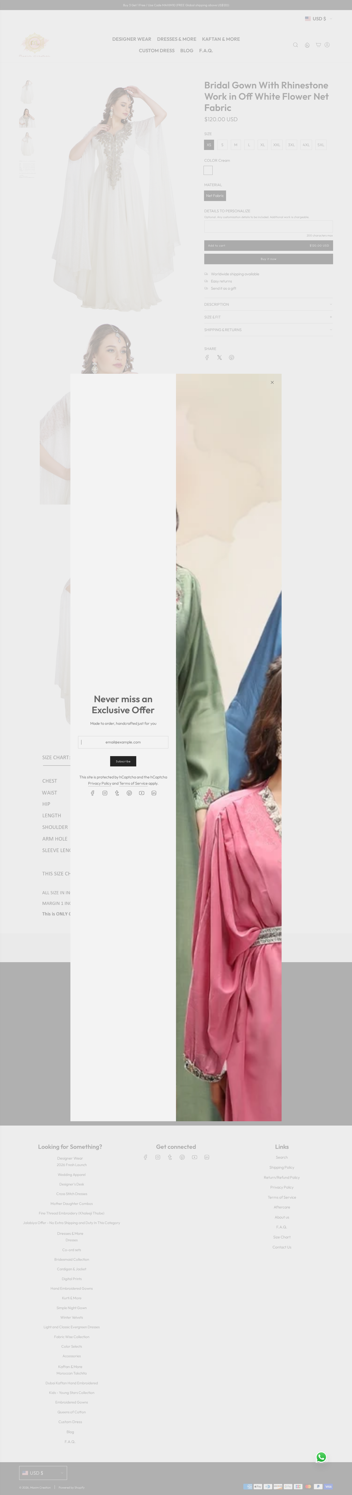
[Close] (272, 382)
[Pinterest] (129, 793)
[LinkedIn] (153, 793)
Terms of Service (133, 783)
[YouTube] (141, 793)
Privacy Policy (99, 783)
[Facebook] (92, 793)
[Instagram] (105, 793)
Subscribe (123, 761)
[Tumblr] (117, 793)
